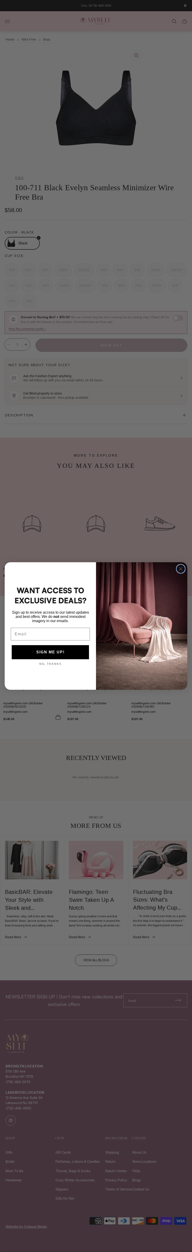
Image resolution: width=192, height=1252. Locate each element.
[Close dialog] (181, 569)
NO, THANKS (50, 664)
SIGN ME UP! (50, 652)
